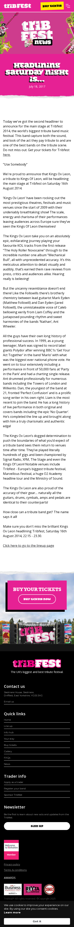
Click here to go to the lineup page (28, 545)
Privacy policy (12, 864)
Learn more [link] (12, 912)
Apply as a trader (13, 782)
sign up (37, 826)
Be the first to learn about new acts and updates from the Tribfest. (36, 816)
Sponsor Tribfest (13, 794)
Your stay (9, 738)
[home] (17, 6)
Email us (9, 701)
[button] (68, 6)
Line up (8, 726)
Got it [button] (37, 921)
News (7, 763)
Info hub (9, 732)
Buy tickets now (37, 599)
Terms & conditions (15, 870)
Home (7, 719)
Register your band (15, 788)
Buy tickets (52, 5)
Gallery (8, 751)
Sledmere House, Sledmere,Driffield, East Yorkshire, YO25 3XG (23, 694)
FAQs (7, 757)
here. (6, 154)
